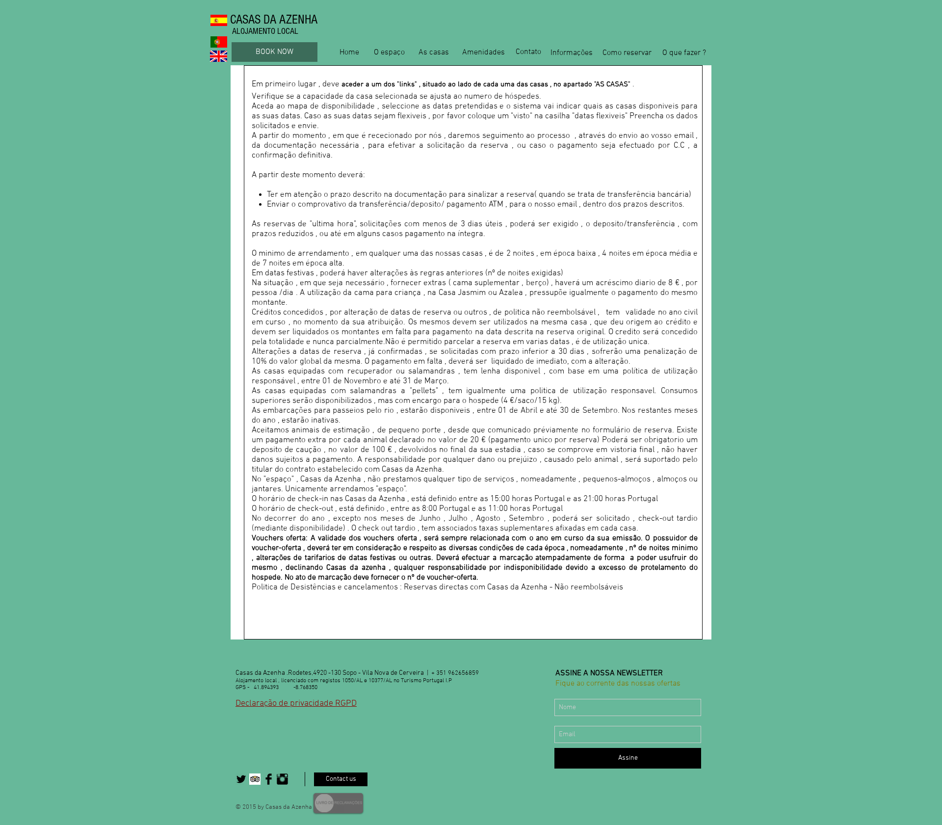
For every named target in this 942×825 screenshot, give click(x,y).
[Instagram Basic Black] (282, 779)
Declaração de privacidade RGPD (296, 703)
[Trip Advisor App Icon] (255, 779)
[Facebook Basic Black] (268, 779)
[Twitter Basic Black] (241, 779)
